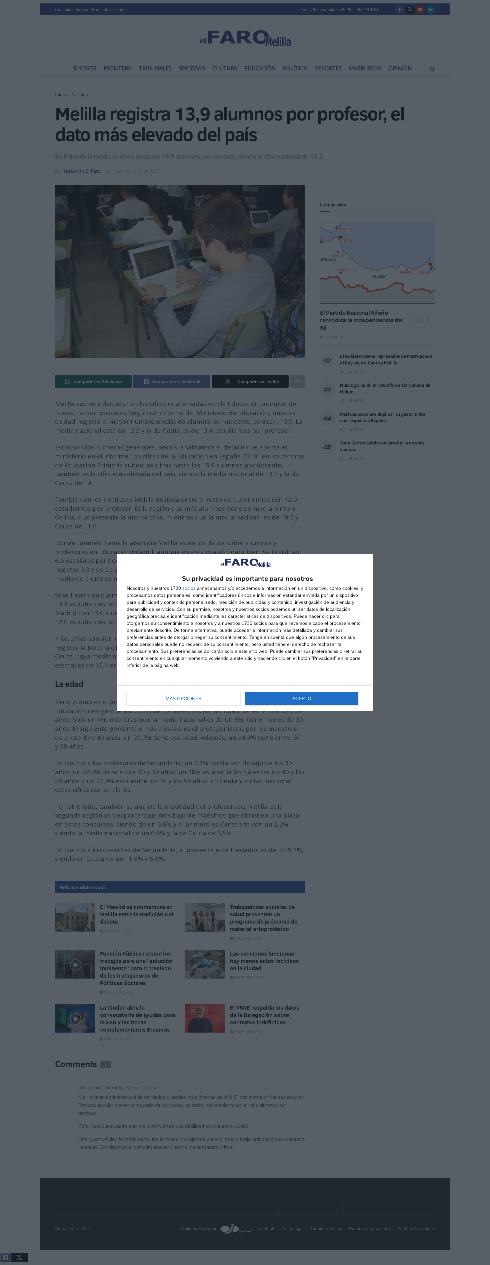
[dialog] (245, 633)
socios (189, 588)
